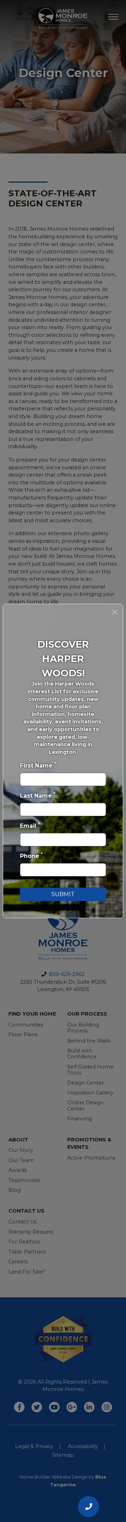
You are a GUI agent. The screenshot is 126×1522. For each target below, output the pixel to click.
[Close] (115, 612)
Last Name (37, 795)
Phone (31, 855)
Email (30, 825)
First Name (38, 765)
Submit (63, 894)
